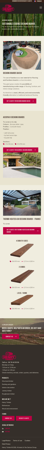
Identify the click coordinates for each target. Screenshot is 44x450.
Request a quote (27, 1)
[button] (41, 7)
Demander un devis (17, 1)
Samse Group (31, 447)
